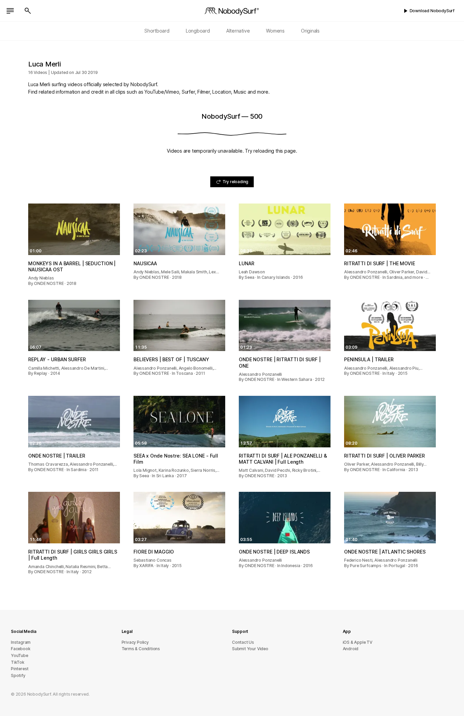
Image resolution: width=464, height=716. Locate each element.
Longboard (198, 31)
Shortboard (156, 31)
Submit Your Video (250, 648)
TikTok (17, 662)
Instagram (21, 642)
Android (351, 648)
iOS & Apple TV (357, 642)
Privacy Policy (135, 642)
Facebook (20, 648)
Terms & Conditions (141, 648)
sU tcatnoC (243, 642)
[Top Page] (232, 11)
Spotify (18, 675)
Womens (275, 31)
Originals (310, 31)
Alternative (238, 31)
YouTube (19, 655)
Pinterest (20, 668)
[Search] (28, 11)
